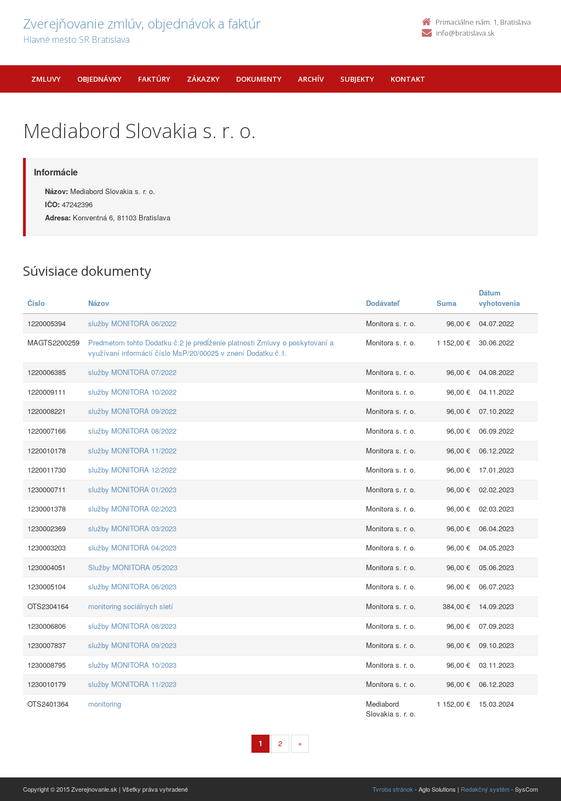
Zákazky (203, 79)
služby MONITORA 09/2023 (132, 645)
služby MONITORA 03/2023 (132, 528)
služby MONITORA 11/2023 (132, 684)
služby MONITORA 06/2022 (132, 323)
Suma (446, 303)
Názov (98, 303)
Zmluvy (46, 79)
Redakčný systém (485, 789)
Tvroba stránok (393, 789)
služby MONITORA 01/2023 (132, 489)
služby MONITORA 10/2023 (132, 665)
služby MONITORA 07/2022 (132, 372)
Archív (311, 79)
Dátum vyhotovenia (499, 297)
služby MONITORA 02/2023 (132, 508)
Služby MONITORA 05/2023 (133, 567)
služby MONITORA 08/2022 (132, 430)
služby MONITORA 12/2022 (132, 469)
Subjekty (357, 79)
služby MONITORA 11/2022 (132, 450)
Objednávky (99, 79)
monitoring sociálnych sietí (130, 606)
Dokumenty (259, 79)
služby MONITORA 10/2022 (132, 392)
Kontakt (408, 79)
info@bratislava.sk (465, 33)
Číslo (36, 303)
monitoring (104, 703)
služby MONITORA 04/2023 (132, 547)
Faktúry (154, 79)
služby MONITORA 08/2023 (132, 626)
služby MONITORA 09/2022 (132, 411)
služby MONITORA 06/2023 (132, 586)
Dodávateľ (382, 303)
